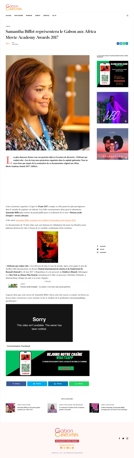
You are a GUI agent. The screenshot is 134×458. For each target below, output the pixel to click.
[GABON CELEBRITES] (14, 7)
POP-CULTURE (26, 405)
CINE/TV (8, 26)
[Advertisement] (48, 185)
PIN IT (48, 247)
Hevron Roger (78, 453)
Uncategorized (78, 405)
